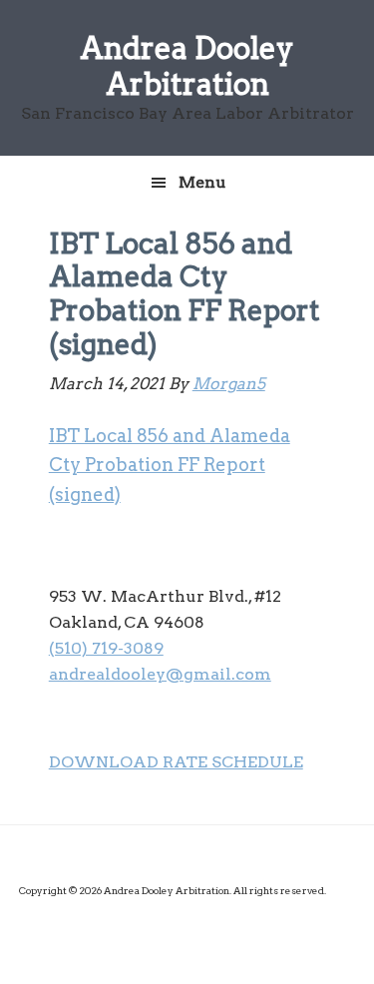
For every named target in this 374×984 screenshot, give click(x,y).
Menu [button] (202, 182)
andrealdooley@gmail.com (160, 674)
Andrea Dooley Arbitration (187, 66)
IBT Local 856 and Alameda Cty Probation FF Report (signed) (169, 465)
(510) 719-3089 (106, 648)
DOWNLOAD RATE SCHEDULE (176, 761)
